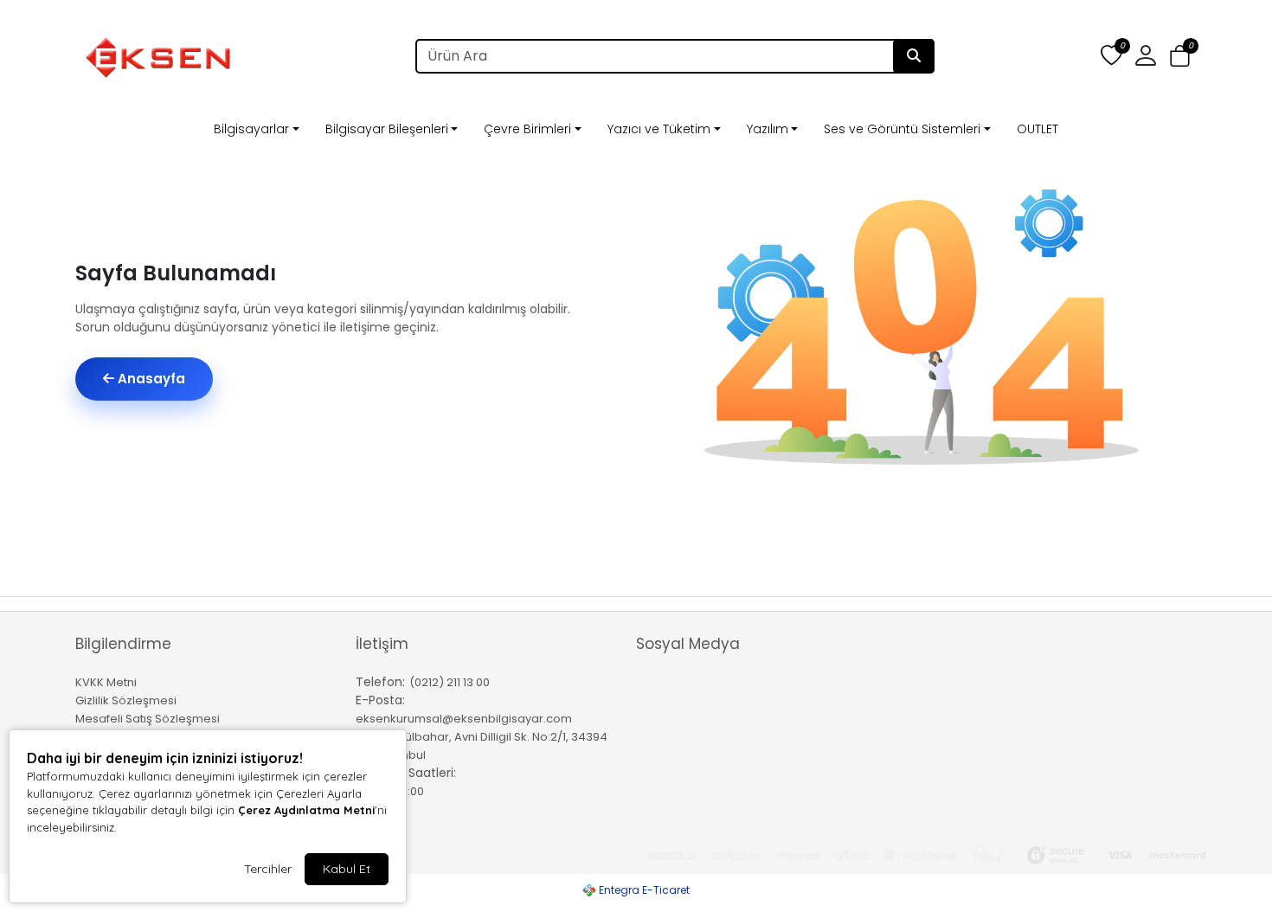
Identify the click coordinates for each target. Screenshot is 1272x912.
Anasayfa (149, 378)
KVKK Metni (106, 682)
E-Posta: (380, 700)
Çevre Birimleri (527, 129)
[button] (1180, 57)
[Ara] (914, 56)
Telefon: (380, 681)
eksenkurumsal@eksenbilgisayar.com (464, 718)
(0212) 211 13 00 (449, 682)
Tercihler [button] (268, 869)
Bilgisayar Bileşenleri (386, 129)
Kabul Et (346, 869)
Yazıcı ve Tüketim (658, 129)
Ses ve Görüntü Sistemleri (902, 129)
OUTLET (1037, 129)
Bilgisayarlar (251, 129)
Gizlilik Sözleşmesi (126, 700)
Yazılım (767, 129)
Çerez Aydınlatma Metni (306, 810)
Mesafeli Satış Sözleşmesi (147, 718)
